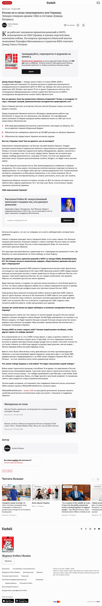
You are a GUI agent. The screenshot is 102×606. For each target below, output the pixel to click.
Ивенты (40, 572)
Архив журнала (11, 583)
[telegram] (94, 529)
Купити (31, 71)
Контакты (6, 569)
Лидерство (95, 515)
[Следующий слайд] (98, 479)
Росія (4, 471)
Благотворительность (10, 587)
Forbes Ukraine (13, 24)
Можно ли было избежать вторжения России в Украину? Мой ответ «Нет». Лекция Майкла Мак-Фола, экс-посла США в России (31, 425)
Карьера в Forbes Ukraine (11, 572)
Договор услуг (28, 572)
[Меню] (98, 2)
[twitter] (81, 529)
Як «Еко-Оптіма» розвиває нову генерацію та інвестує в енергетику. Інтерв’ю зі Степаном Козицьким (16, 507)
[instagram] (90, 529)
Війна (10, 471)
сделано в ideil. (93, 601)
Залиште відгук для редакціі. (13, 462)
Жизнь (34, 506)
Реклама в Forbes (26, 583)
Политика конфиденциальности (14, 579)
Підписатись (67, 220)
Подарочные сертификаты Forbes (14, 590)
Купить (8, 561)
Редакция (39, 579)
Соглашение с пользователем (24, 569)
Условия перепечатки (10, 576)
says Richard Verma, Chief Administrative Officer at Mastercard (76, 507)
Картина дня (6, 9)
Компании (5, 515)
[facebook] (86, 529)
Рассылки (24, 576)
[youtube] (99, 529)
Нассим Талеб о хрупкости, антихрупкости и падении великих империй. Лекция (30, 410)
